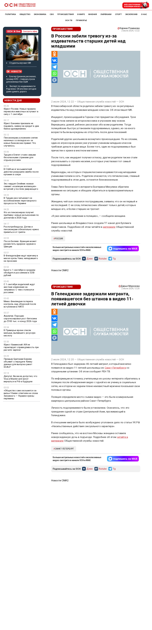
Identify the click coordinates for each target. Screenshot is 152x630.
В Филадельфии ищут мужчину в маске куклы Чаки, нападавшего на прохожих (21, 258)
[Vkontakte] (54, 60)
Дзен (90, 258)
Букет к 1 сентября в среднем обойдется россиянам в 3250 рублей (19, 273)
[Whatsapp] (54, 73)
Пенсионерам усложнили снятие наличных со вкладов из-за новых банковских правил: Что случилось (21, 141)
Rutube (103, 258)
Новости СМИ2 (60, 270)
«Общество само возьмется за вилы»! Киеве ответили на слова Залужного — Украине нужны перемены (21, 394)
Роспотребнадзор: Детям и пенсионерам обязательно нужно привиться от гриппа (21, 229)
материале (109, 226)
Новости (16, 71)
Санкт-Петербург (64, 449)
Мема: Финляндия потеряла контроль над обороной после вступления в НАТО (20, 304)
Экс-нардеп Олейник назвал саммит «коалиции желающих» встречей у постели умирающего (21, 186)
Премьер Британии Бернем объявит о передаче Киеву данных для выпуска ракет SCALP (18, 363)
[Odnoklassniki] (54, 54)
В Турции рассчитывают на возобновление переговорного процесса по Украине (20, 201)
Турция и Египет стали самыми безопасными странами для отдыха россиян (20, 157)
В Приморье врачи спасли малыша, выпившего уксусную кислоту (19, 333)
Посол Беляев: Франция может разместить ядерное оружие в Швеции (20, 244)
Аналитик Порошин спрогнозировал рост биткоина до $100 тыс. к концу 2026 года (20, 319)
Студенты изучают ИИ (20, 63)
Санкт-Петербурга (115, 367)
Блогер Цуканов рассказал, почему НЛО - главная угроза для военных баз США (21, 79)
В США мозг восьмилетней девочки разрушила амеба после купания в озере (21, 172)
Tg (114, 258)
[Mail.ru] (54, 80)
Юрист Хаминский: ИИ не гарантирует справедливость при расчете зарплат (21, 347)
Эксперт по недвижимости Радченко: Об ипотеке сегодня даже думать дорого (21, 89)
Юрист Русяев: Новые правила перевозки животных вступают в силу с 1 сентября (21, 112)
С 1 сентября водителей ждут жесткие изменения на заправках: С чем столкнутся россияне (19, 288)
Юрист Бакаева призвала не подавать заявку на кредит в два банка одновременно (21, 126)
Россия (59, 238)
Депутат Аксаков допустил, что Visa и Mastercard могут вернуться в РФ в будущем (20, 379)
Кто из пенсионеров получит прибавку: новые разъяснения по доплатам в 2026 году (21, 215)
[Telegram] (54, 67)
